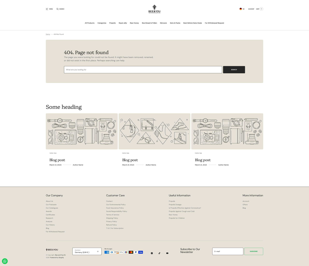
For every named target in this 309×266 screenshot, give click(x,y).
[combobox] (143, 69)
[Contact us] (5, 261)
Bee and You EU (60, 255)
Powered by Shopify (57, 258)
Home (48, 34)
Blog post (57, 159)
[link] (82, 131)
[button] (60, 9)
